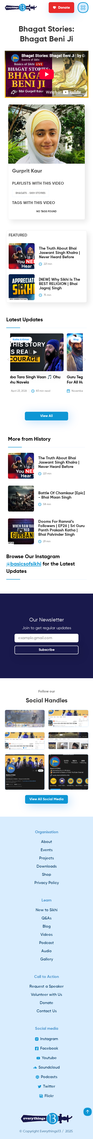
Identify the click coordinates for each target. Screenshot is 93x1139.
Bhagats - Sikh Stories (30, 193)
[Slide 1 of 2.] (25, 718)
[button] (8, 366)
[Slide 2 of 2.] (25, 741)
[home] (21, 7)
